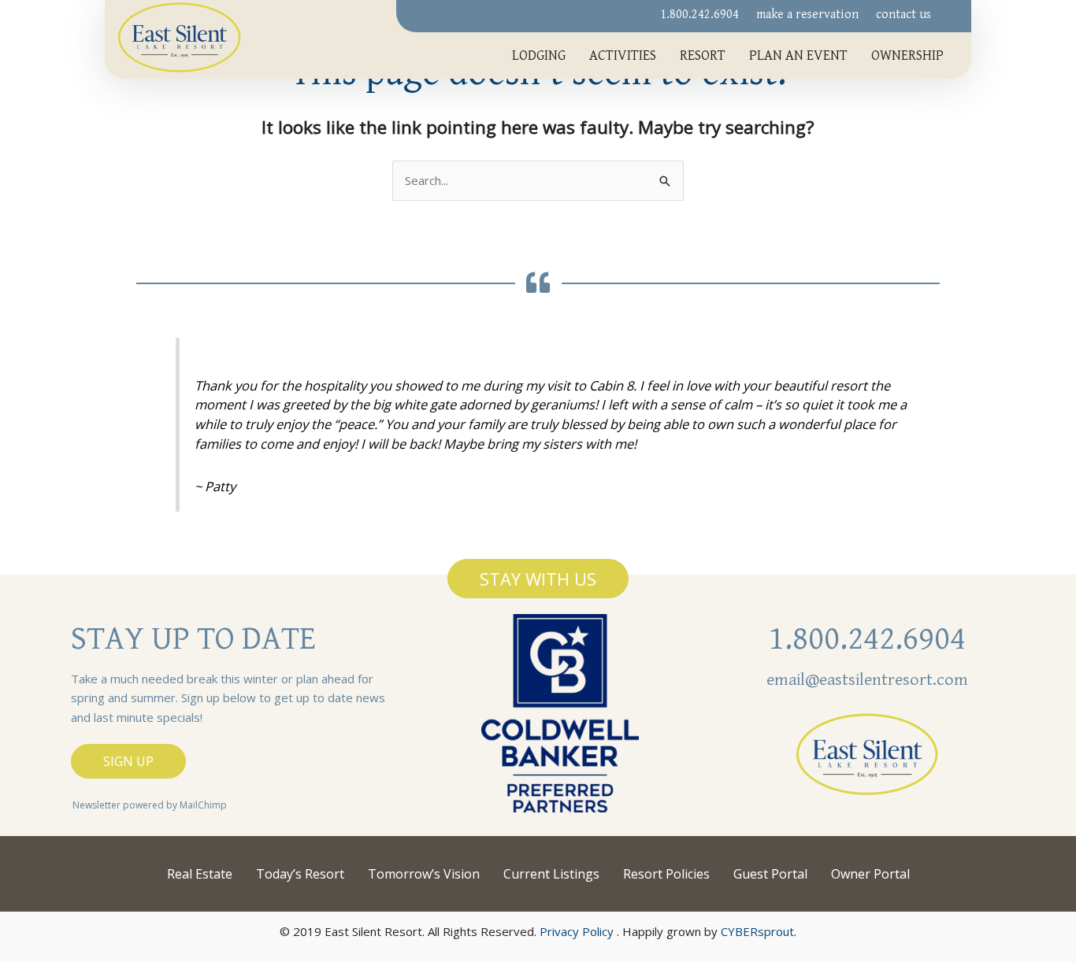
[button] (538, 578)
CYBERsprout (757, 931)
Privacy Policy (577, 931)
